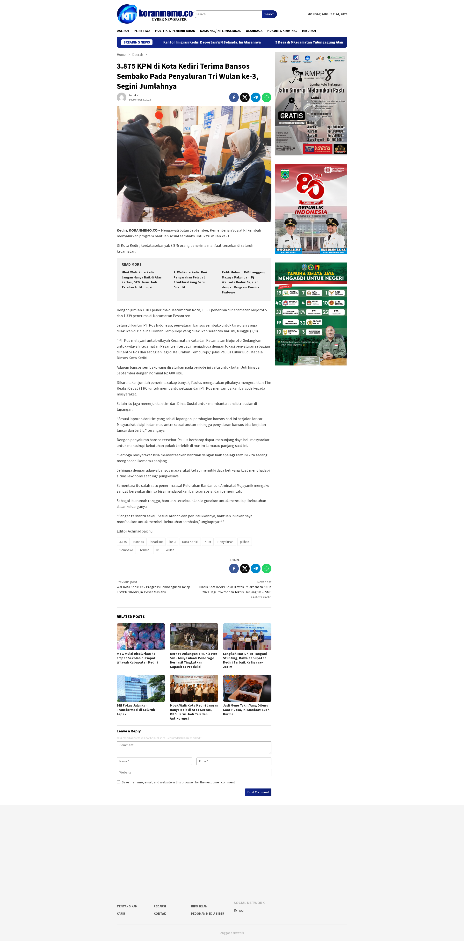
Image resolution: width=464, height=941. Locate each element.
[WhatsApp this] (266, 97)
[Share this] (234, 97)
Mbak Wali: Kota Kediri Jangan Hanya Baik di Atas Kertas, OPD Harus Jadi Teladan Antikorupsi (194, 712)
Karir (121, 914)
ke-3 (172, 542)
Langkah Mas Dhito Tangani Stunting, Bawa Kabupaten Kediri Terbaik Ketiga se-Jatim (245, 660)
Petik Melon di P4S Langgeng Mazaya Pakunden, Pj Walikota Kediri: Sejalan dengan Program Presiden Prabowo (244, 282)
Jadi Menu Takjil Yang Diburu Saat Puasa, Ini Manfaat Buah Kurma (246, 709)
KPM (208, 542)
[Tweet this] (245, 97)
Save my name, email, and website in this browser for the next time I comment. (179, 782)
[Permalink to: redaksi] (121, 97)
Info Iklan (199, 906)
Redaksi (160, 906)
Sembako (126, 550)
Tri (157, 550)
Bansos (138, 542)
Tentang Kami (127, 906)
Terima (144, 550)
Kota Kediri (190, 542)
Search (269, 14)
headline (157, 542)
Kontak (160, 914)
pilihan (244, 542)
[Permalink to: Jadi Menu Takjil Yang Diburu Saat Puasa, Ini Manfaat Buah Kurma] (247, 688)
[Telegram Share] (256, 97)
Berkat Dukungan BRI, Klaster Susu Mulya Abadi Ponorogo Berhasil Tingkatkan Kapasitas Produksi (193, 660)
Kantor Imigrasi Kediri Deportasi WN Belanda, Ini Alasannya (178, 42)
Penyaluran (225, 542)
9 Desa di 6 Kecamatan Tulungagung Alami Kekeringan (286, 42)
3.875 (123, 542)
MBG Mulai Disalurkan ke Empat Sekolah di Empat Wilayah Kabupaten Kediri (138, 657)
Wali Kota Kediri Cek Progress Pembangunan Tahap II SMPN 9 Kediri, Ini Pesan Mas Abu (153, 587)
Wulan (170, 550)
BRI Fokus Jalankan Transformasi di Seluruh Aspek (136, 709)
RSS (241, 911)
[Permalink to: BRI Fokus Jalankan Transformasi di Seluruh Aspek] (141, 688)
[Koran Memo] (155, 14)
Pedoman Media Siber (207, 914)
